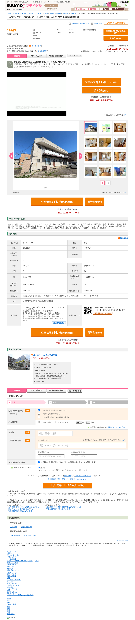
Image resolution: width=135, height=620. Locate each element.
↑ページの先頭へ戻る (122, 540)
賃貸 (46, 13)
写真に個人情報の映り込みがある (20, 511)
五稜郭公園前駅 (26, 527)
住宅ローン (11, 591)
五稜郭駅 (65, 13)
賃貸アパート (11, 564)
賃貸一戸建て (11, 566)
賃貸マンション (12, 563)
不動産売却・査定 (13, 585)
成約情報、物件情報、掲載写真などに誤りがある (63, 507)
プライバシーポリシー (83, 476)
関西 (8, 608)
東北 (8, 601)
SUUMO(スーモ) (124, 2)
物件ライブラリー (13, 593)
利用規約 (67, 476)
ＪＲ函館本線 (15, 535)
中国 (8, 612)
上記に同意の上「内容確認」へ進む (67, 485)
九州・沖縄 (11, 614)
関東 (8, 602)
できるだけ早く (46, 422)
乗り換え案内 (36, 46)
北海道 (52, 13)
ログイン (118, 9)
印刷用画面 (98, 23)
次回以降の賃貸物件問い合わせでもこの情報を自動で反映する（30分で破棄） (69, 462)
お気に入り (81, 9)
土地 (8, 578)
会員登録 (106, 9)
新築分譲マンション (14, 570)
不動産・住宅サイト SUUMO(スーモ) (20, 561)
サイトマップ (11, 551)
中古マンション (12, 572)
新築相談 (10, 587)
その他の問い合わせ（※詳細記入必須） (55, 417)
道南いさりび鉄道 (30, 535)
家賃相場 (10, 568)
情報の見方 (124, 238)
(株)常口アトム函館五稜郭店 (45, 355)
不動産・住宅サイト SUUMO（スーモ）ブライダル (25, 13)
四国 (8, 610)
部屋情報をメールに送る (80, 23)
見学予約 (116, 38)
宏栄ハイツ (74, 13)
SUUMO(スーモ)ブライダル (24, 7)
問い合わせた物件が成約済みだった (21, 509)
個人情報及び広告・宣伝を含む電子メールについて (66, 479)
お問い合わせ (11, 557)
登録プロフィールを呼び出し (118, 427)
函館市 (58, 13)
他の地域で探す (51, 9)
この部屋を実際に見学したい (51, 414)
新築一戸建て (11, 574)
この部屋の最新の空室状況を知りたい (54, 410)
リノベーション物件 (14, 580)
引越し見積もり (12, 589)
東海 (8, 606)
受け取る (43, 468)
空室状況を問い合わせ (116, 32)
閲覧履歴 (93, 9)
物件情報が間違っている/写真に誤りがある (23, 507)
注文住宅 (10, 582)
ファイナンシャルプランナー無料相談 (20, 595)
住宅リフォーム (12, 583)
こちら (125, 115)
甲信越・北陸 (11, 604)
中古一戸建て (11, 576)
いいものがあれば (63, 422)
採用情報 (13, 559)
